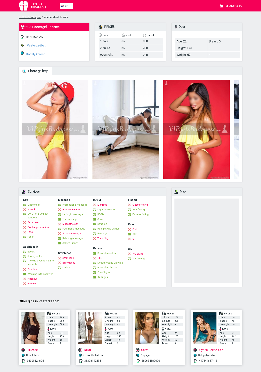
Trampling (103, 238)
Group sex (33, 222)
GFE (99, 257)
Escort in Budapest (30, 17)
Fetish (31, 236)
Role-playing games (108, 228)
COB (134, 234)
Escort (31, 251)
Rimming (32, 283)
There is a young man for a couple (41, 262)
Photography (35, 256)
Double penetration (38, 227)
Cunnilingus (103, 272)
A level (31, 209)
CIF (134, 238)
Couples (32, 269)
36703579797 (34, 37)
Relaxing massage (72, 238)
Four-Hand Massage (73, 228)
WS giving (137, 253)
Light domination (106, 209)
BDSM (100, 214)
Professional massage (74, 204)
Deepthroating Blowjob (110, 262)
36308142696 (92, 360)
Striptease (68, 257)
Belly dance (68, 262)
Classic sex (34, 204)
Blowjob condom (107, 253)
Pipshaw (32, 278)
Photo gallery (37, 71)
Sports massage (71, 233)
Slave (100, 219)
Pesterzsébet (35, 45)
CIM (134, 229)
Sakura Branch (70, 243)
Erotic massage (71, 209)
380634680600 (151, 360)
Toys (30, 231)
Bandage (102, 233)
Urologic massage (72, 214)
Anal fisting (138, 209)
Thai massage (70, 219)
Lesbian (66, 267)
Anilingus (102, 277)
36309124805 (35, 360)
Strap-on (102, 223)
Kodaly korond (35, 54)
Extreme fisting (140, 214)
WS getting (138, 258)
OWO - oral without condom (38, 215)
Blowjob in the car (107, 267)
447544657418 (208, 360)
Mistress (102, 204)
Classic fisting (140, 204)
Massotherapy (70, 223)
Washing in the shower (40, 274)
